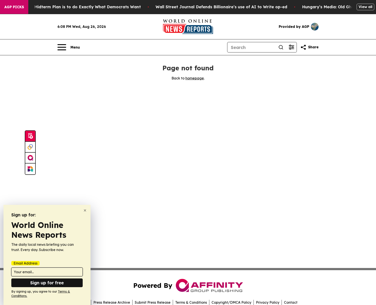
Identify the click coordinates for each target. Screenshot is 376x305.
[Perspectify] (30, 147)
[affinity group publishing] (30, 158)
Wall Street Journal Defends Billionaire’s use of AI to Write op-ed (221, 6)
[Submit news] (30, 136)
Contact (290, 302)
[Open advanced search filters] (291, 47)
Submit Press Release (153, 302)
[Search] (281, 47)
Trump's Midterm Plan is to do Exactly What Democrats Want (79, 6)
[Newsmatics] (30, 168)
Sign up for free (47, 282)
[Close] (85, 210)
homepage (194, 78)
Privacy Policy (267, 302)
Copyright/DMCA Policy (231, 302)
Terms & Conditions (191, 302)
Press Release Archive (111, 302)
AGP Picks (14, 7)
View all (365, 7)
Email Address (25, 263)
